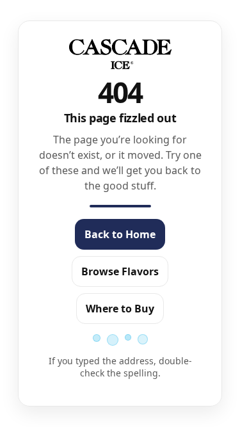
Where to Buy (120, 309)
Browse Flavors (120, 271)
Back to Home (120, 234)
